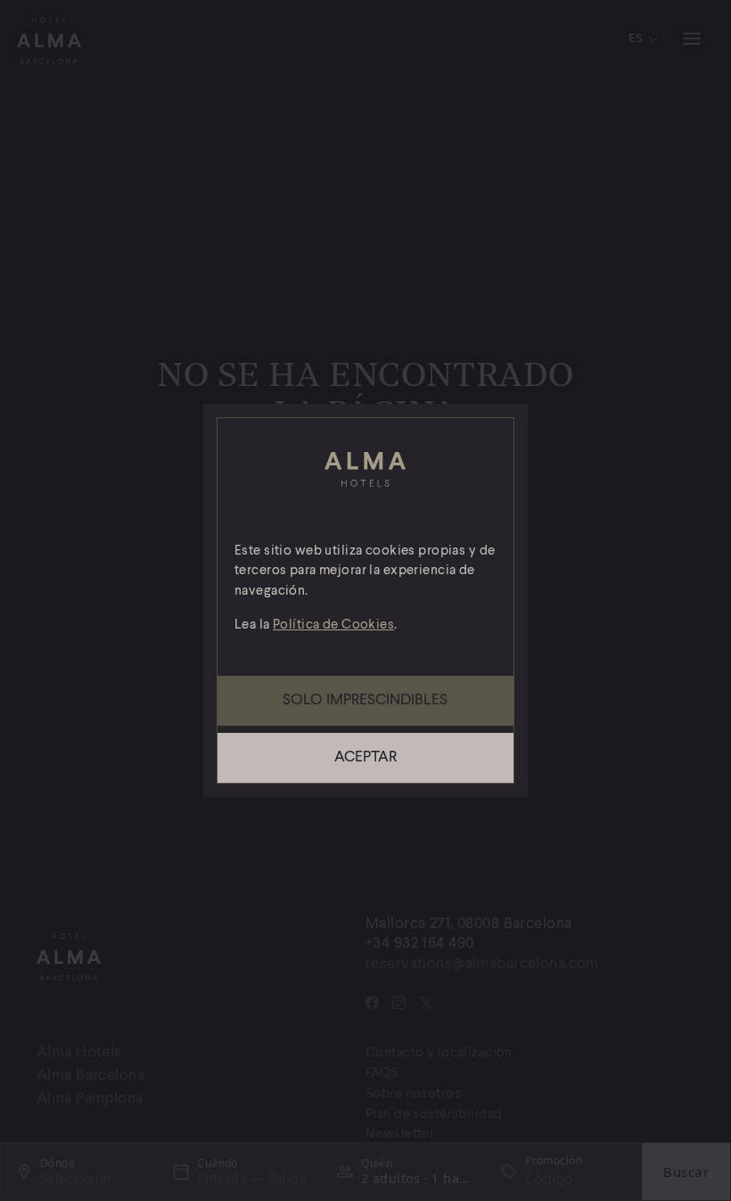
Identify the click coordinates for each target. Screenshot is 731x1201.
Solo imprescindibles (365, 700)
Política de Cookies (333, 625)
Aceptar (365, 757)
